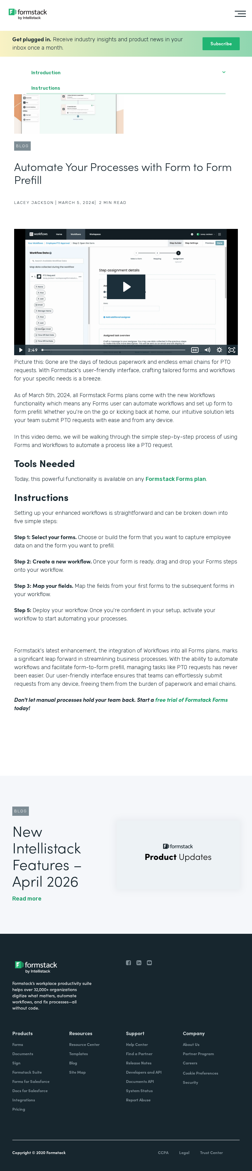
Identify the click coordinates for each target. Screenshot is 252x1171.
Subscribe (221, 43)
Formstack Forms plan (176, 479)
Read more (26, 898)
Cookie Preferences (200, 1073)
